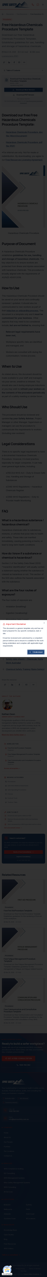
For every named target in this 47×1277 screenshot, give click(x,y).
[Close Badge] (10, 1266)
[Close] (44, 623)
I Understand (38, 652)
